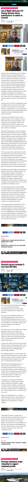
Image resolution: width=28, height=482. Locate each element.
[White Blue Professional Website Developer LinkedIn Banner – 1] (14, 54)
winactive (9, 21)
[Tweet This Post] (11, 46)
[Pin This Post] (17, 46)
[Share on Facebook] (5, 46)
